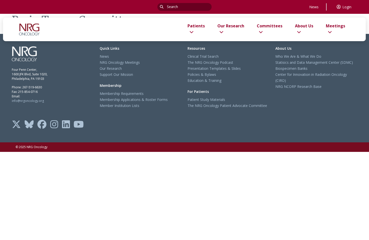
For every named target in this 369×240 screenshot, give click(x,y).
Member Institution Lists (119, 105)
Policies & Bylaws (202, 74)
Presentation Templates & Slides (214, 68)
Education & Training (204, 80)
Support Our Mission (116, 74)
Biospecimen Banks (291, 68)
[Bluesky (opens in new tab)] (29, 125)
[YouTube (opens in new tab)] (79, 125)
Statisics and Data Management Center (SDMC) (314, 62)
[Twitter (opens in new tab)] (16, 125)
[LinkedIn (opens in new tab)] (66, 125)
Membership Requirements (122, 93)
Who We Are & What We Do (298, 56)
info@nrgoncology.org (28, 101)
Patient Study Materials (206, 99)
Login (346, 7)
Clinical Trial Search (203, 56)
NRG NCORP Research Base (298, 86)
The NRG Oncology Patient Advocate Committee (227, 105)
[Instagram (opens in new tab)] (54, 125)
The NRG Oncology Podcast (210, 62)
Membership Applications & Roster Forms (134, 99)
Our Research (111, 68)
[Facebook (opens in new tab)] (41, 125)
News (314, 7)
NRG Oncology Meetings (120, 62)
